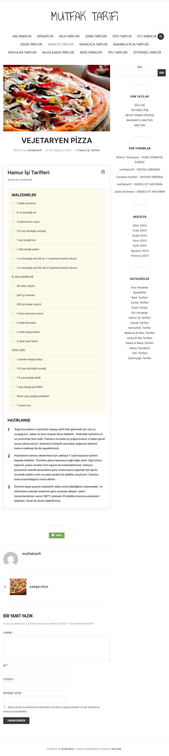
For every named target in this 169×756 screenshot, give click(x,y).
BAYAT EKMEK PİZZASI (139, 115)
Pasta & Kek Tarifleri (22, 52)
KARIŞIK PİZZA (39, 586)
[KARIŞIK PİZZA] (18, 586)
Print (59, 535)
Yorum (8, 632)
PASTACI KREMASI (148, 169)
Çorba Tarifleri (96, 36)
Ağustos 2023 (140, 250)
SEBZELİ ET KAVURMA (148, 184)
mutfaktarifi (34, 150)
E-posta (8, 679)
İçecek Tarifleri (31, 44)
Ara (139, 66)
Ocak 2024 (140, 230)
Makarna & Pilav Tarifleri (131, 44)
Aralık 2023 (139, 235)
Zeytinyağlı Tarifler (147, 52)
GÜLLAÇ (139, 105)
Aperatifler (45, 36)
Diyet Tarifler (122, 36)
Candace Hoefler (126, 177)
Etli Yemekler (146, 36)
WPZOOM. (117, 749)
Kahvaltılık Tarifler (93, 44)
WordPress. (68, 749)
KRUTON (139, 125)
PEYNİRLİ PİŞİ (139, 110)
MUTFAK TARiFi (84, 16)
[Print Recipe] (103, 172)
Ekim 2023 (139, 240)
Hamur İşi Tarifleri (61, 44)
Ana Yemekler (22, 36)
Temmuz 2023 (140, 255)
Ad (5, 665)
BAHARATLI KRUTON (140, 120)
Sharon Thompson (127, 157)
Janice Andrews (124, 191)
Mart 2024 (139, 225)
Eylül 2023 (139, 245)
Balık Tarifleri (69, 36)
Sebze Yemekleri (91, 52)
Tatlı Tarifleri (117, 52)
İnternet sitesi (12, 693)
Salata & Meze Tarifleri (58, 52)
